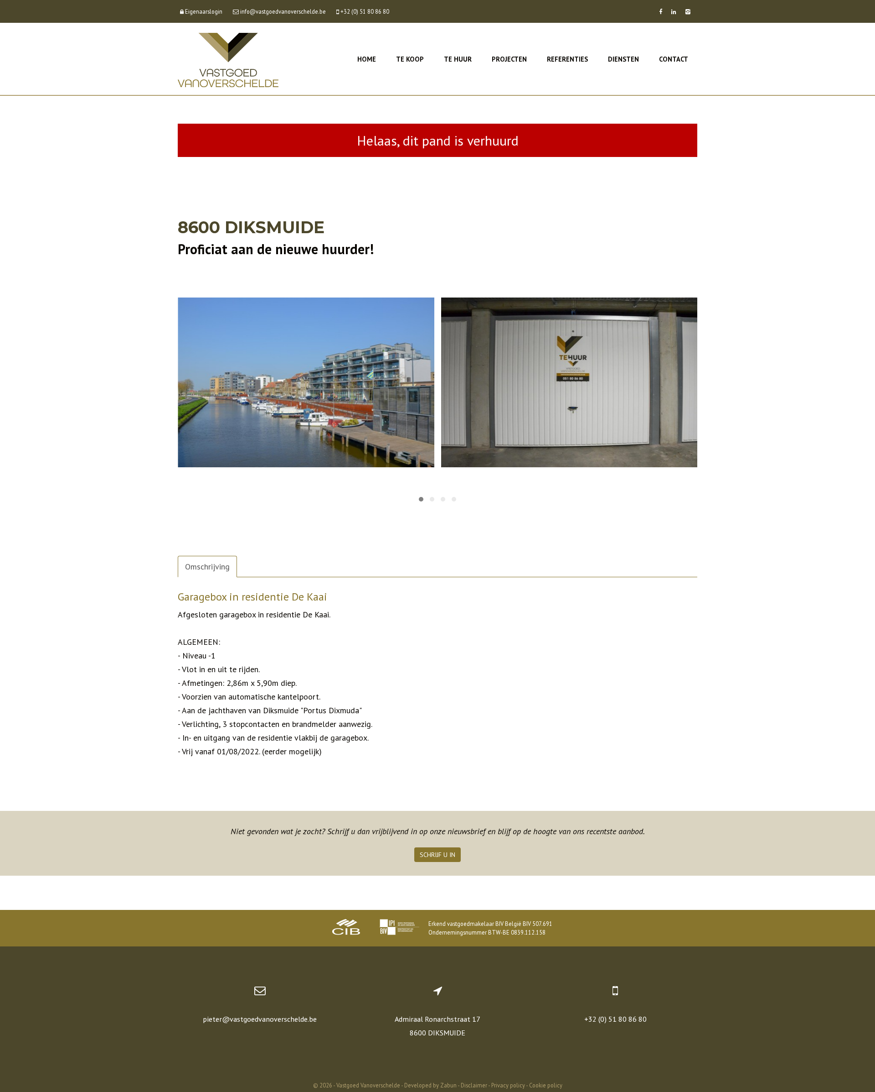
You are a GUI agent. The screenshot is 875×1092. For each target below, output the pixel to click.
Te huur (458, 59)
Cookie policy (545, 1085)
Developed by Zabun (430, 1085)
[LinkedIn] (674, 11)
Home (366, 59)
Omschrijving (207, 566)
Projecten (509, 59)
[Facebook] (660, 11)
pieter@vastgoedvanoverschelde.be (260, 1019)
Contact (673, 59)
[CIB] (346, 928)
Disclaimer (474, 1085)
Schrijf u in (437, 855)
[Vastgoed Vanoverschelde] (228, 59)
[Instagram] (688, 11)
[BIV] (399, 928)
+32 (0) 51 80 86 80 (615, 1019)
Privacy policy (508, 1085)
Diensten (623, 59)
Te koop (410, 59)
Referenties (567, 59)
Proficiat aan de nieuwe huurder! (276, 248)
